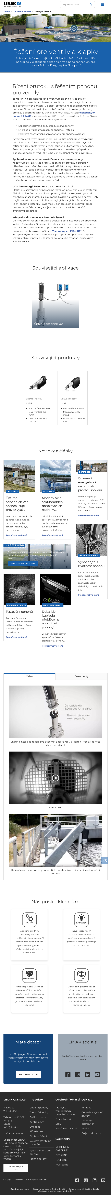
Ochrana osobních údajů (79, 1189)
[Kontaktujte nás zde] (104, 860)
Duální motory (37, 1117)
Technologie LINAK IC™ (67, 231)
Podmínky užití (58, 1189)
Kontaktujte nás (28, 1074)
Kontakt (86, 1107)
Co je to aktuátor (91, 1133)
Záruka (96, 1189)
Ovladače (34, 1126)
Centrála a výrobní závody (92, 1114)
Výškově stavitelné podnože (40, 1143)
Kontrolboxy (36, 1122)
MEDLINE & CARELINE (62, 1149)
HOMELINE (62, 1164)
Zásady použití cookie (20, 1189)
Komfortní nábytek (66, 1128)
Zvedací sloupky (38, 1112)
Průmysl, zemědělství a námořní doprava (65, 1111)
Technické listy (38, 1158)
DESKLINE (61, 1155)
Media (85, 1128)
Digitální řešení (38, 1136)
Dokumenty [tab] (81, 676)
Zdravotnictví (63, 1119)
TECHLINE (61, 1160)
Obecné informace (41, 1189)
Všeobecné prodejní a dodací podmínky (55, 1191)
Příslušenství (36, 1131)
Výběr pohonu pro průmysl (40, 1152)
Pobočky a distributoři (88, 1122)
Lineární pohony (38, 1107)
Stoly (58, 1123)
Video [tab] (29, 676)
